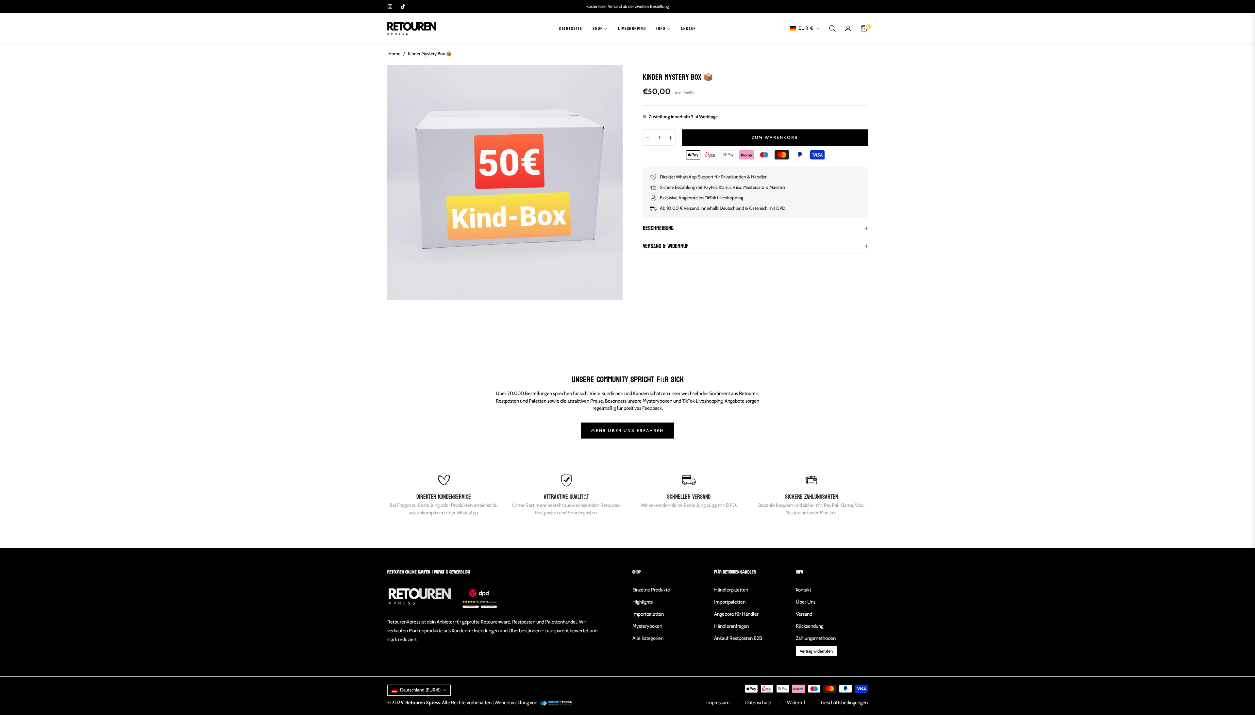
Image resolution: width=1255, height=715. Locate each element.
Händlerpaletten (731, 590)
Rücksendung (809, 626)
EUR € (805, 28)
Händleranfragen (731, 626)
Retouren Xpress (422, 703)
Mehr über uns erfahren (627, 430)
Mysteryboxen (647, 626)
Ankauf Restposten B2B (738, 638)
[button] (832, 28)
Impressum (717, 703)
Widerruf (796, 703)
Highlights (642, 602)
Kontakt (803, 590)
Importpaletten (648, 614)
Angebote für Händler (736, 614)
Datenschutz (758, 703)
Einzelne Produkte (651, 590)
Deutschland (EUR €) (420, 690)
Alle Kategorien (647, 638)
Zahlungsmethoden (816, 638)
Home (394, 54)
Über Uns (805, 602)
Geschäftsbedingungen (844, 703)
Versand (804, 614)
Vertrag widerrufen (816, 651)
